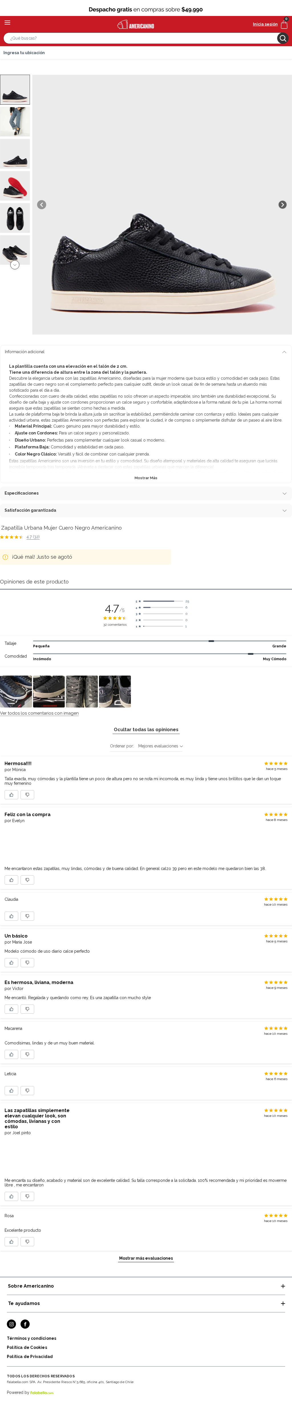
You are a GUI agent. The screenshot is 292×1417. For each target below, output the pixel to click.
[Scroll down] (14, 264)
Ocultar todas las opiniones (146, 729)
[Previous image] (41, 204)
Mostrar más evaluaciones (146, 1258)
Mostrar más (146, 478)
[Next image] (282, 204)
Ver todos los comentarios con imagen (39, 713)
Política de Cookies (27, 1347)
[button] (146, 39)
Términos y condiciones (31, 1338)
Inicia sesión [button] (265, 24)
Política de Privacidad (30, 1356)
